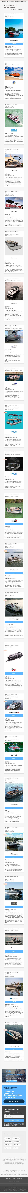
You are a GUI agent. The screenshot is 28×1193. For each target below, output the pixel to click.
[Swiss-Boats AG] (14, 346)
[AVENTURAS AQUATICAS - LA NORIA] (14, 82)
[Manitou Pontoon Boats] (14, 853)
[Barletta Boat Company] (14, 998)
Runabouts (16, 1141)
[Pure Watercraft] (14, 1046)
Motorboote (7, 1138)
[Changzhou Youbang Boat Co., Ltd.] (14, 129)
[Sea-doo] (14, 40)
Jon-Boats (15, 1147)
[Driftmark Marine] (14, 169)
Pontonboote (8, 1147)
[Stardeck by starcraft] (14, 618)
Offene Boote (17, 1144)
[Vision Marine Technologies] (14, 302)
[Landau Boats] (14, 569)
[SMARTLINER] (14, 947)
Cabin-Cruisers (8, 1144)
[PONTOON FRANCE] (14, 431)
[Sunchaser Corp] (14, 903)
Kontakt (14, 43)
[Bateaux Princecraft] (14, 712)
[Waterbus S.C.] (14, 804)
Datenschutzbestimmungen (17, 1123)
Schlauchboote (16, 1138)
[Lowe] (14, 754)
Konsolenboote (8, 1141)
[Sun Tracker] (14, 520)
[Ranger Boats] (14, 669)
